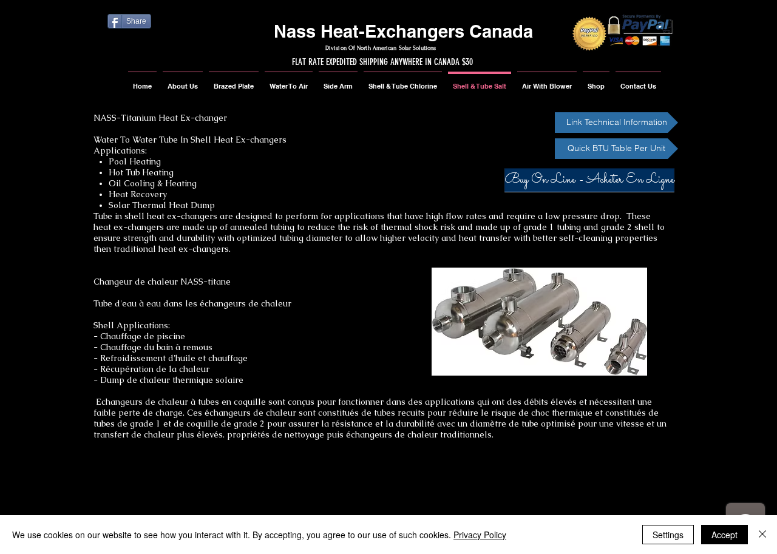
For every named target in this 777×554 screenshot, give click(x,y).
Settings (668, 535)
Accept (724, 535)
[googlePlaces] (134, 494)
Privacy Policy (479, 535)
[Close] (762, 534)
